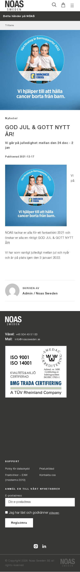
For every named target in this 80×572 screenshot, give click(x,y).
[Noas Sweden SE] (68, 563)
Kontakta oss (47, 475)
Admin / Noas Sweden (40, 293)
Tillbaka (9, 25)
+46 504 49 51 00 (27, 334)
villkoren (54, 513)
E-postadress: (13, 496)
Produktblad (46, 469)
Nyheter (11, 118)
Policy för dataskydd (17, 469)
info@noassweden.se (27, 339)
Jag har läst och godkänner (34, 512)
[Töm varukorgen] (63, 5)
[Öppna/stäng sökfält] (54, 5)
